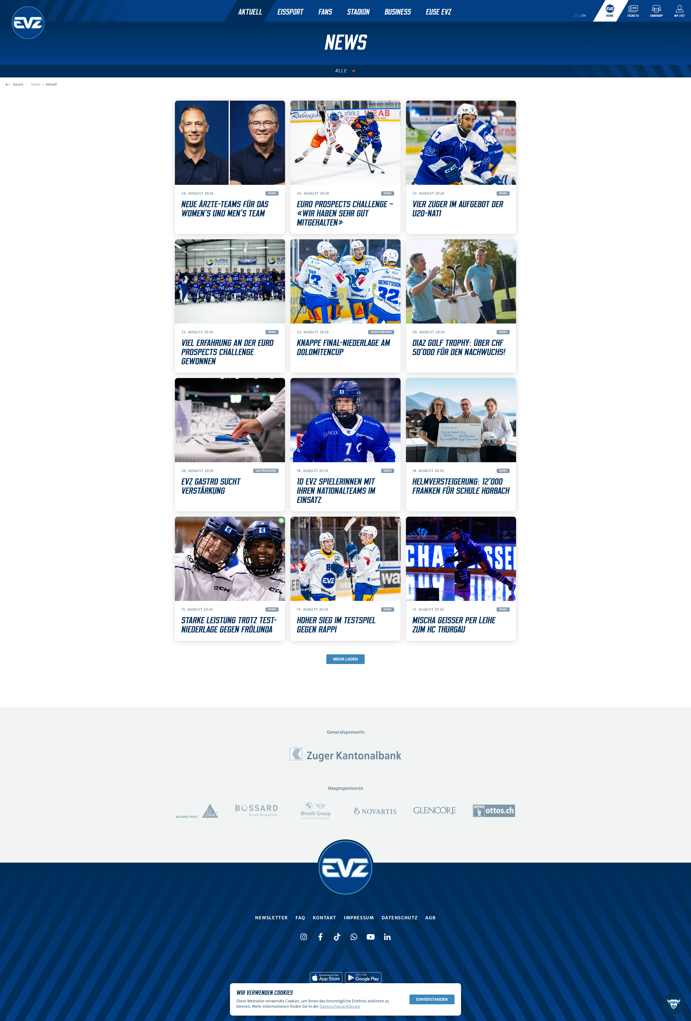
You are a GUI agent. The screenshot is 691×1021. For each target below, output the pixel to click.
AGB (430, 917)
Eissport (290, 12)
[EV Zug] (28, 22)
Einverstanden (432, 999)
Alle (341, 71)
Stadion (358, 12)
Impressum (359, 917)
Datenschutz (400, 917)
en (584, 15)
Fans (325, 12)
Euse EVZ (438, 12)
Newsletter (271, 917)
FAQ (300, 917)
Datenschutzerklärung (340, 1006)
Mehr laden (345, 659)
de (576, 15)
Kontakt (324, 917)
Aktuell (250, 12)
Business (398, 12)
